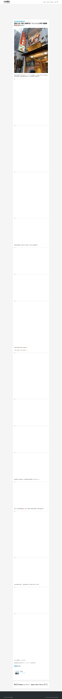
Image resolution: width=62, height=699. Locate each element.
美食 (23, 21)
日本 (17, 21)
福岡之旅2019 (20, 21)
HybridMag (56, 697)
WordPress (51, 697)
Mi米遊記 (7, 1)
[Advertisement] (31, 11)
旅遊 (15, 21)
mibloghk (21, 671)
